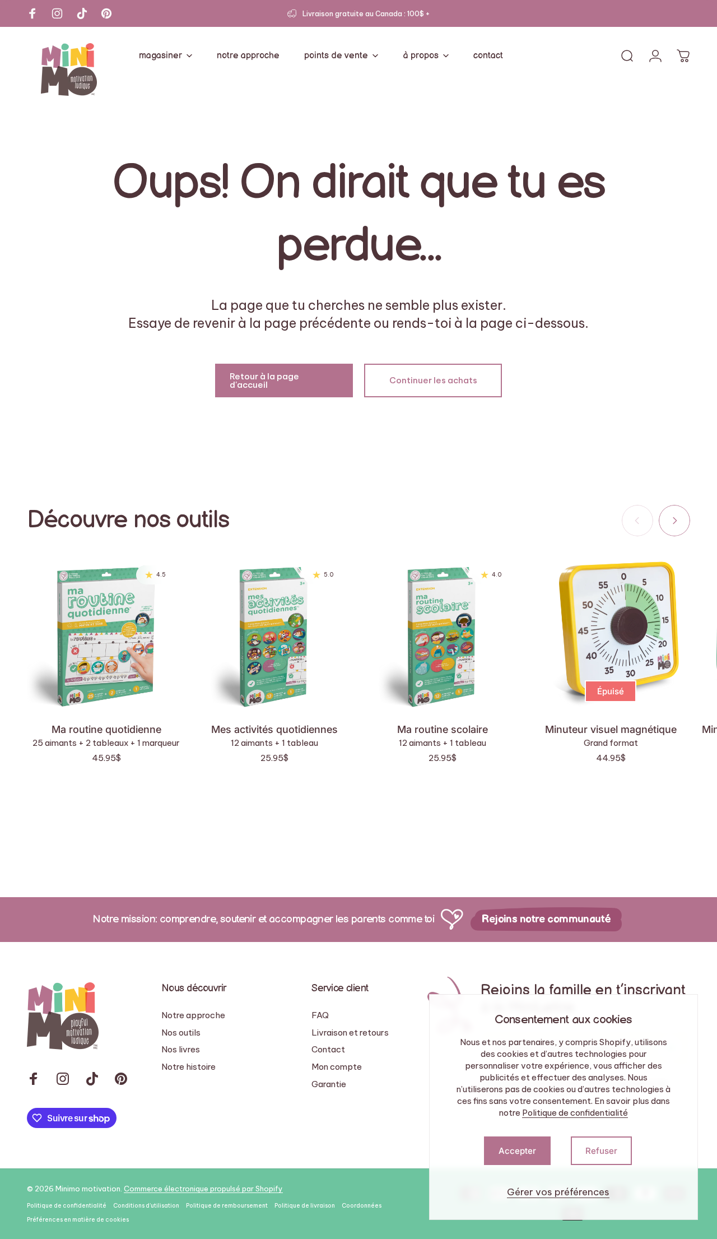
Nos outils (181, 1033)
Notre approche (193, 1015)
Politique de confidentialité (575, 1112)
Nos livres (180, 1050)
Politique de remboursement (227, 1205)
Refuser (601, 1150)
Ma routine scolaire (442, 729)
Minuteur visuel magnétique (611, 729)
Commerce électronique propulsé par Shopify (203, 1188)
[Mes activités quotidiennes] (274, 633)
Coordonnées (361, 1205)
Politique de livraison (304, 1205)
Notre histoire (188, 1067)
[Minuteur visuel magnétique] (610, 633)
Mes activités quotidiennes (274, 729)
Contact (328, 1050)
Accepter (517, 1150)
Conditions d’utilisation (146, 1205)
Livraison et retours (350, 1033)
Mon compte (336, 1067)
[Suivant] (674, 520)
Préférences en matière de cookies (78, 1219)
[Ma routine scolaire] (442, 633)
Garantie (328, 1084)
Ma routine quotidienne (106, 729)
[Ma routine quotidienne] (106, 633)
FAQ (320, 1015)
